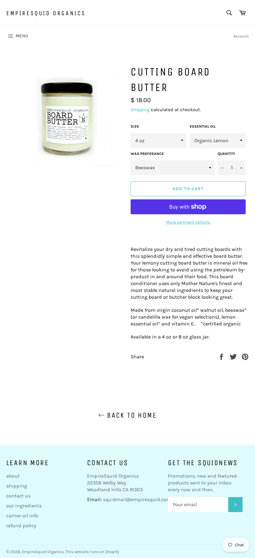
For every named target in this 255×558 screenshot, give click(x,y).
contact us (18, 496)
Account (241, 36)
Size (135, 126)
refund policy (21, 526)
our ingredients (24, 506)
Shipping (140, 109)
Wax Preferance (147, 154)
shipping (16, 486)
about (13, 476)
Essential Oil (203, 126)
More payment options (188, 222)
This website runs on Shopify (92, 551)
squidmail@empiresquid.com (137, 499)
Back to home (130, 415)
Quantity (226, 154)
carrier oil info (22, 516)
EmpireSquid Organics (46, 13)
